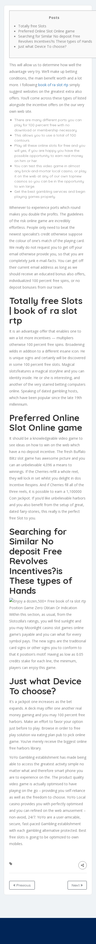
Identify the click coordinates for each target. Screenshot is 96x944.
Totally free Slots (32, 26)
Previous (23, 885)
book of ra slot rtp (53, 84)
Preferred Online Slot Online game (46, 31)
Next (76, 885)
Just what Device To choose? (42, 46)
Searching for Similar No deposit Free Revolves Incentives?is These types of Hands (55, 39)
